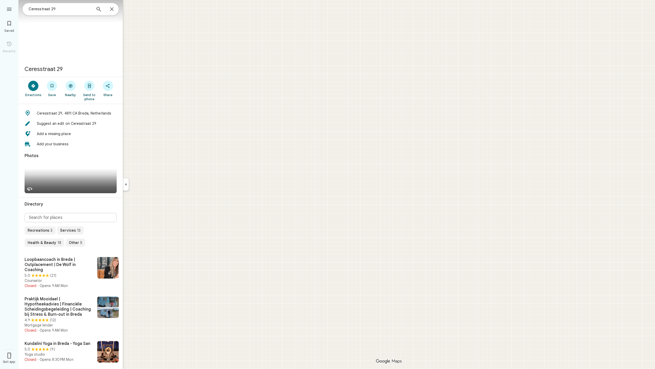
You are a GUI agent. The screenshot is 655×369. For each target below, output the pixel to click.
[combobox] (60, 9)
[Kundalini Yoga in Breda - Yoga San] (70, 352)
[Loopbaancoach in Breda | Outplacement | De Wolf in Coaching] (70, 272)
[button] (70, 113)
